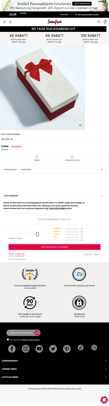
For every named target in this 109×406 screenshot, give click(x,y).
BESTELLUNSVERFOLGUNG (88, 15)
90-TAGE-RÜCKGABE (55, 208)
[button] (4, 22)
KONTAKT (64, 14)
